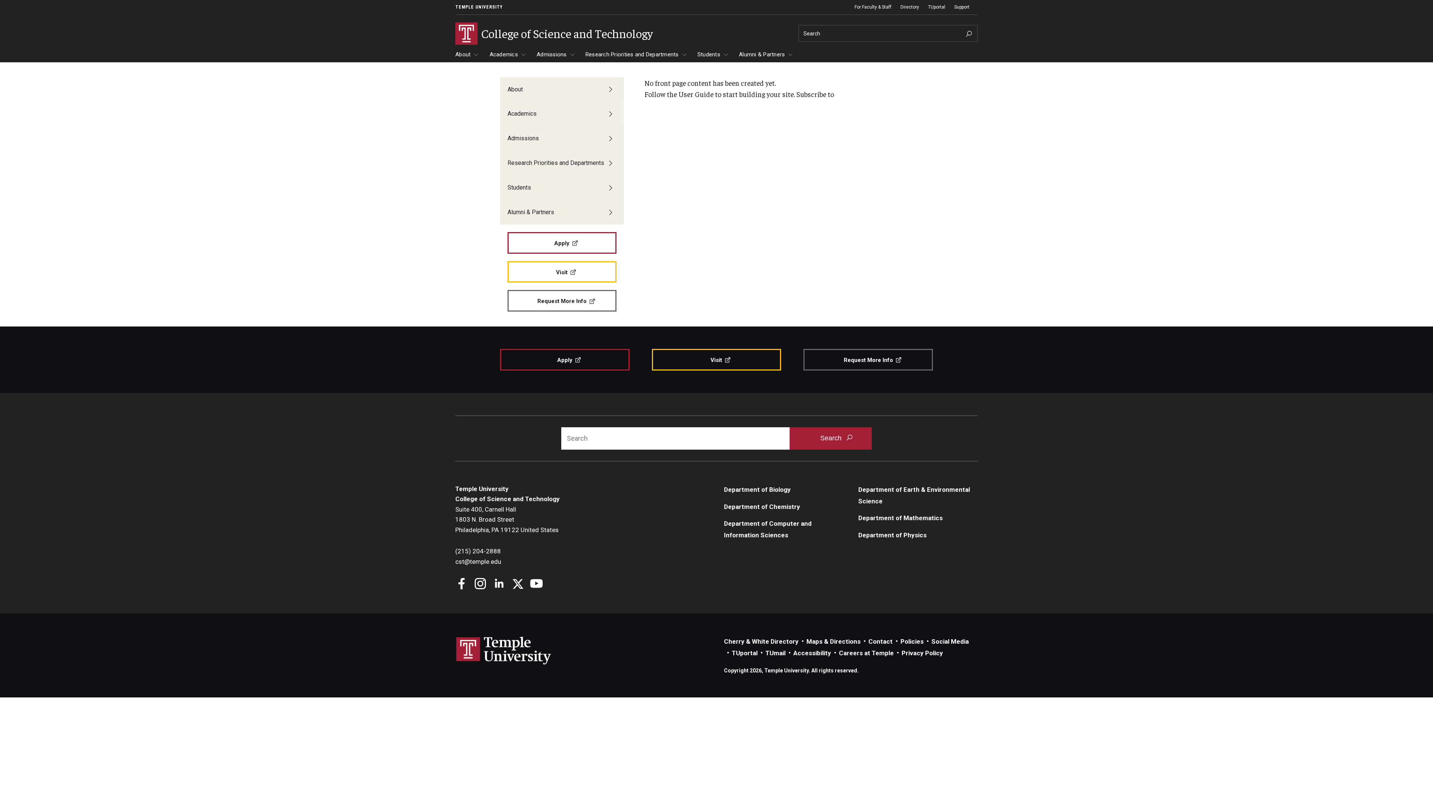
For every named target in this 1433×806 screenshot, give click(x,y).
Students (708, 54)
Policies (912, 641)
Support (962, 7)
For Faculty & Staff (873, 7)
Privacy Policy (922, 653)
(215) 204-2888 (478, 551)
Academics (504, 54)
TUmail (775, 653)
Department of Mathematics (900, 518)
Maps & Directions (833, 641)
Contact (880, 641)
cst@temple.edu (478, 561)
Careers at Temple (866, 653)
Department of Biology (757, 489)
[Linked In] (499, 584)
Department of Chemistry (762, 506)
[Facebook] (461, 584)
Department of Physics (892, 535)
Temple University (479, 7)
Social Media (950, 641)
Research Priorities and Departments (632, 54)
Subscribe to (815, 94)
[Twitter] (517, 584)
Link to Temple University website (503, 651)
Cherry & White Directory (761, 641)
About (463, 54)
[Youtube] (536, 584)
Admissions (552, 54)
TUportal (936, 7)
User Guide (696, 94)
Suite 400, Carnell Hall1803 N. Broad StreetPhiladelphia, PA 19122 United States (507, 520)
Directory (909, 7)
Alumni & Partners (762, 54)
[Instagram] (480, 584)
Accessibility (812, 653)
